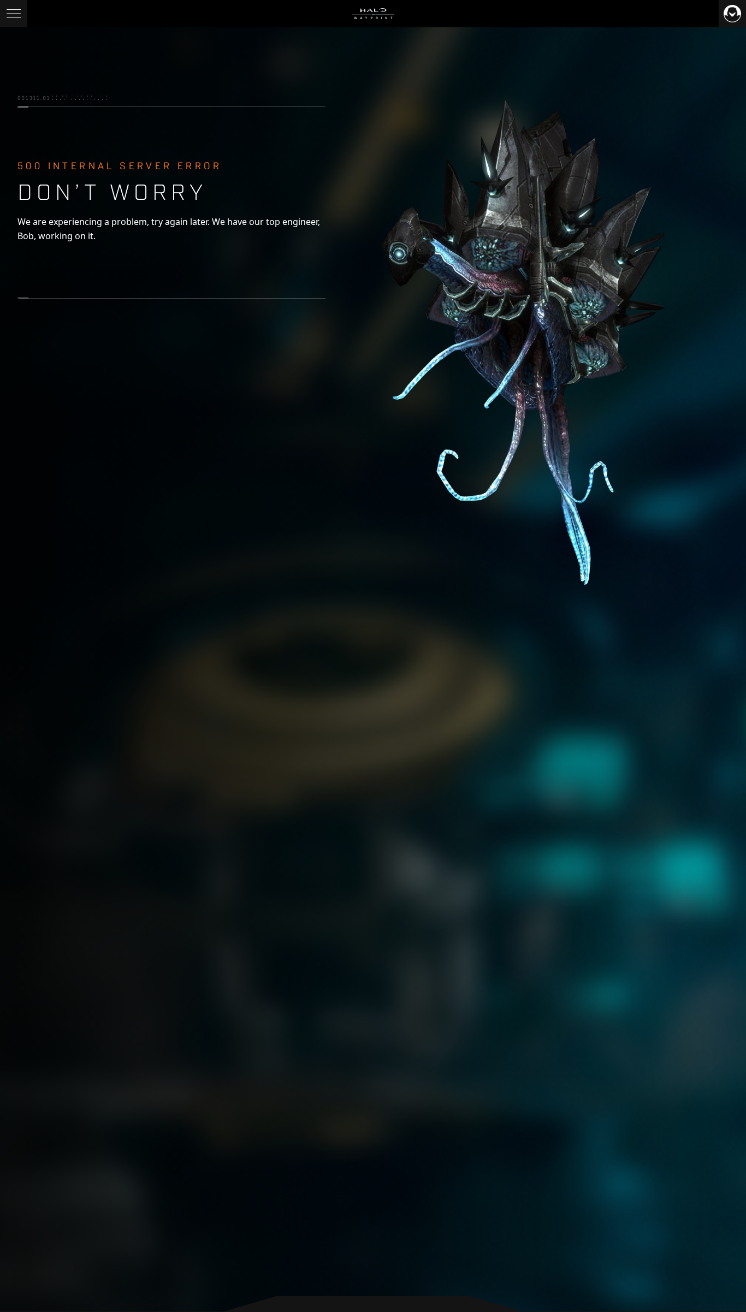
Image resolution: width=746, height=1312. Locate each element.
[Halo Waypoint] (373, 13)
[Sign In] (732, 13)
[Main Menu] (13, 13)
